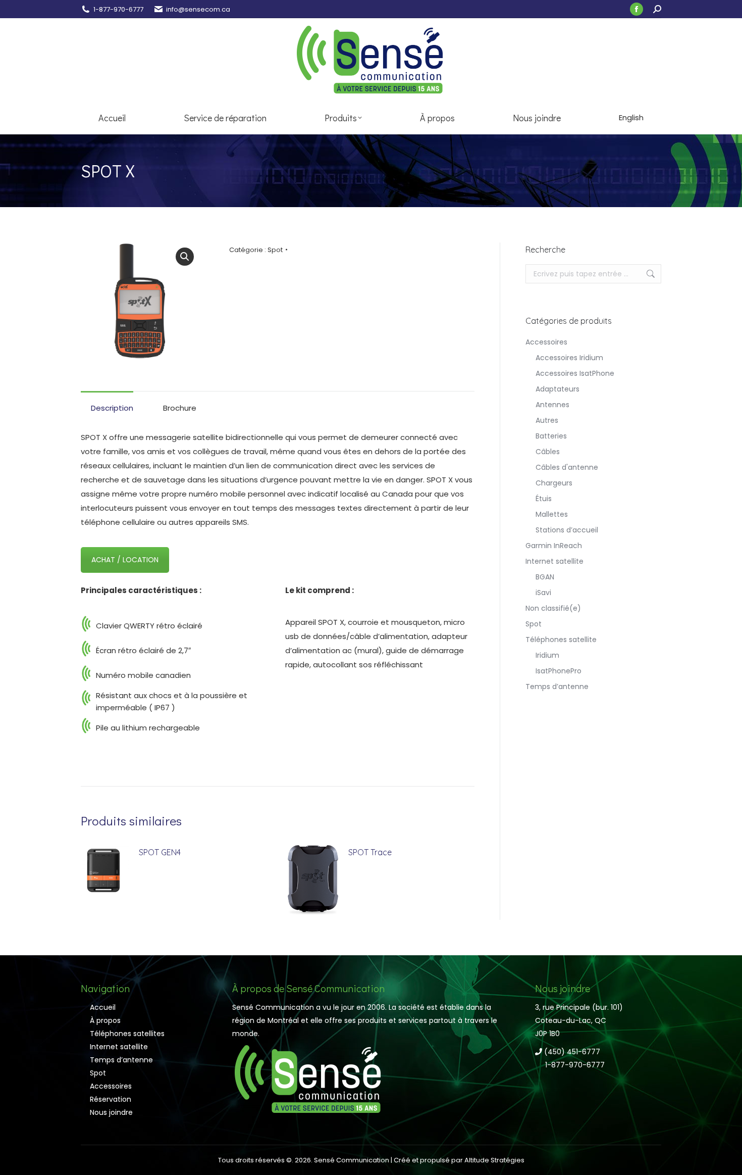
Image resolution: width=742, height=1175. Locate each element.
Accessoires (546, 342)
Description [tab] (112, 408)
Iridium (547, 655)
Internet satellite (554, 561)
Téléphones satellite (561, 639)
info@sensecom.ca (198, 9)
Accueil (103, 1007)
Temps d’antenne (557, 686)
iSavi (543, 593)
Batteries (551, 436)
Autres (547, 420)
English (631, 117)
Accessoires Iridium (569, 358)
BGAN (545, 577)
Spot (275, 250)
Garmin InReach (553, 546)
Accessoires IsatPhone (575, 373)
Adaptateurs (557, 389)
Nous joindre (111, 1112)
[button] (185, 257)
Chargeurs (554, 483)
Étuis (544, 499)
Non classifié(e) (553, 608)
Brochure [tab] (179, 408)
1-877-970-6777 (118, 9)
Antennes (552, 405)
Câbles (548, 452)
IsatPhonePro (558, 671)
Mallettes (552, 514)
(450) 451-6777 (571, 1052)
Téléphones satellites (127, 1034)
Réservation (110, 1099)
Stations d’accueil (567, 530)
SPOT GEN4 (160, 852)
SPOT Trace (370, 852)
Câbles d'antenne (567, 467)
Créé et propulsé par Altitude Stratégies (459, 1160)
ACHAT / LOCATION (124, 560)
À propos (105, 1020)
